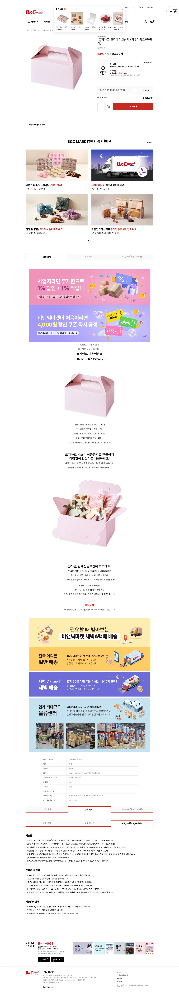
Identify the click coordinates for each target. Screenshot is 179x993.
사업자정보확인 (47, 987)
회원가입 (125, 7)
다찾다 (172, 11)
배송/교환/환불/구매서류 (132, 256)
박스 (39, 30)
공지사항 (119, 978)
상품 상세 (47, 257)
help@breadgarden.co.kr (67, 980)
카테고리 (34, 21)
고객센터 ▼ (150, 7)
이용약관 (119, 972)
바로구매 (133, 106)
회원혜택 (119, 981)
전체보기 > (150, 143)
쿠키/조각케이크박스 (48, 30)
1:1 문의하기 (43, 960)
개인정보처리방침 (122, 975)
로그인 (133, 7)
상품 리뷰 (89, 256)
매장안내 (141, 7)
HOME (28, 30)
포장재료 (33, 30)
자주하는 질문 (56, 960)
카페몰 (47, 21)
